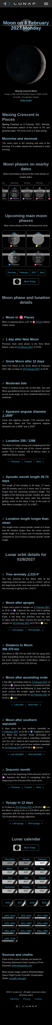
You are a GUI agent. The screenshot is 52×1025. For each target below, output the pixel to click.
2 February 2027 (10, 732)
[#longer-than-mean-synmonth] (3, 518)
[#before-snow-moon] (3, 361)
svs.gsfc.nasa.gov (17, 978)
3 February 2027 (42, 607)
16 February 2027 (13, 747)
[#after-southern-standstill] (3, 720)
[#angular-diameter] (3, 411)
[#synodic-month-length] (3, 477)
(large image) (26, 100)
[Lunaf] (20, 3)
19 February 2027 (21, 623)
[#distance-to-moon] (3, 645)
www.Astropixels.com (22, 965)
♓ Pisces (37, 322)
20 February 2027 (31, 369)
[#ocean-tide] (3, 383)
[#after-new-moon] (3, 339)
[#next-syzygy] (3, 802)
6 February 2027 (25, 347)
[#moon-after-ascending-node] (3, 677)
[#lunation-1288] (3, 440)
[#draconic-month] (3, 769)
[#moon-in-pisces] (3, 317)
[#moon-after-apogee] (3, 602)
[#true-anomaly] (3, 574)
